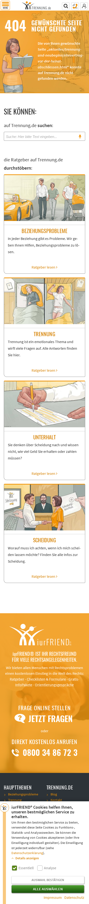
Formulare (57, 679)
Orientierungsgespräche (54, 685)
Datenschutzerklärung (27, 853)
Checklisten (36, 679)
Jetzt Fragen (49, 718)
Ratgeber (17, 679)
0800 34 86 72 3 (49, 752)
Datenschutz (74, 897)
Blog (54, 794)
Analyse (50, 868)
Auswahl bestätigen (48, 880)
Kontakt (56, 800)
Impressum (53, 897)
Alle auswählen (48, 889)
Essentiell (26, 868)
